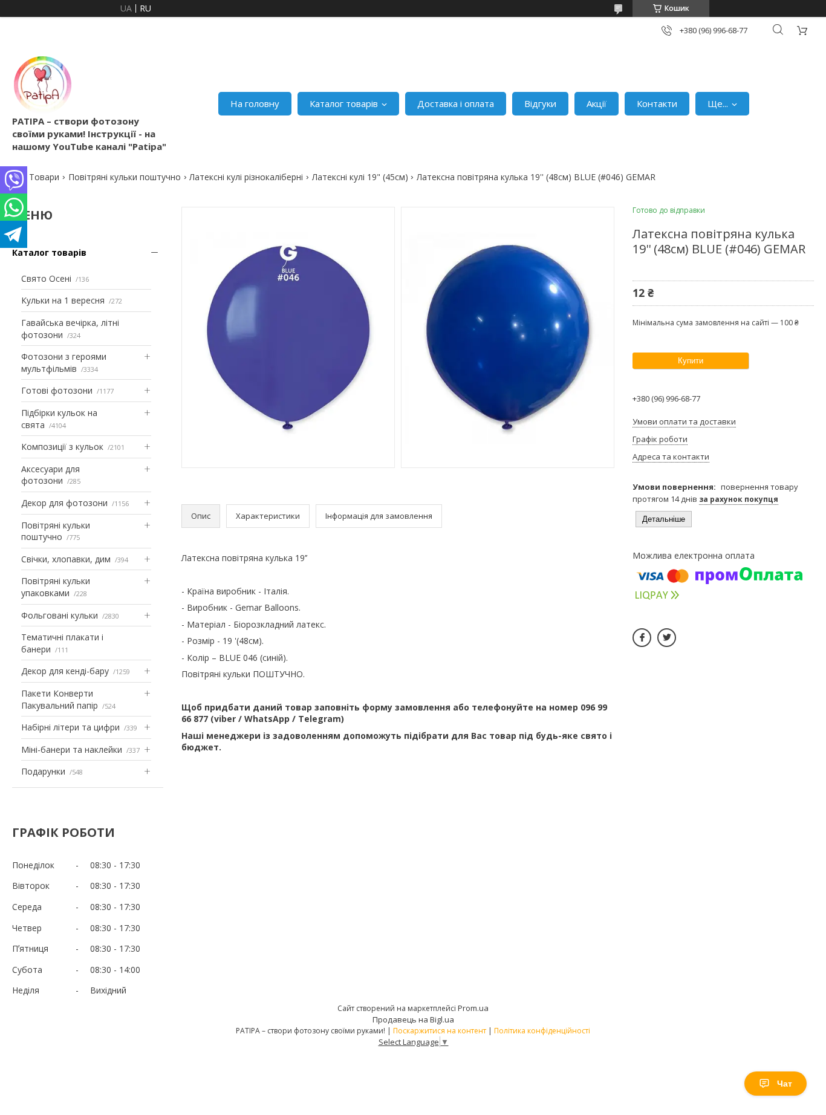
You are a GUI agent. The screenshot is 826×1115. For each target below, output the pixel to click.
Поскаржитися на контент (439, 1031)
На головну (254, 103)
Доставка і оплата (455, 103)
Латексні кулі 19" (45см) (360, 177)
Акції (596, 103)
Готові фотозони (57, 390)
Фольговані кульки (59, 615)
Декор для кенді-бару (65, 671)
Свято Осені (46, 278)
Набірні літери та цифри (70, 727)
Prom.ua (473, 1008)
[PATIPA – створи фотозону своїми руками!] (42, 84)
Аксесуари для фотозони (50, 475)
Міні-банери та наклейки (71, 749)
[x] (666, 637)
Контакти (657, 103)
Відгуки (540, 103)
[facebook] (642, 637)
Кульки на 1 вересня (63, 300)
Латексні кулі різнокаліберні (246, 177)
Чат (784, 1083)
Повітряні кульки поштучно (124, 177)
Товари (44, 177)
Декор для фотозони (64, 503)
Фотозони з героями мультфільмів (63, 362)
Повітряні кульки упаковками (55, 587)
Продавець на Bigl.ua (413, 1019)
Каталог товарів (344, 103)
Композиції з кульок (62, 446)
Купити (690, 360)
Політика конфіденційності (542, 1031)
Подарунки (43, 771)
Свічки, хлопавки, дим (66, 559)
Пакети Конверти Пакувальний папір (59, 699)
